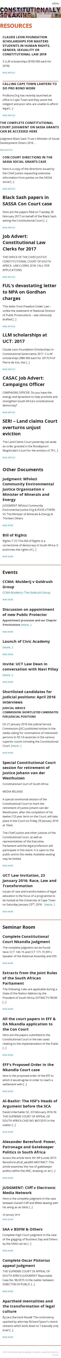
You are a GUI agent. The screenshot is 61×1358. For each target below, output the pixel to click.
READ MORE (8, 525)
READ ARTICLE (9, 72)
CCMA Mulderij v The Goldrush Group (26, 592)
